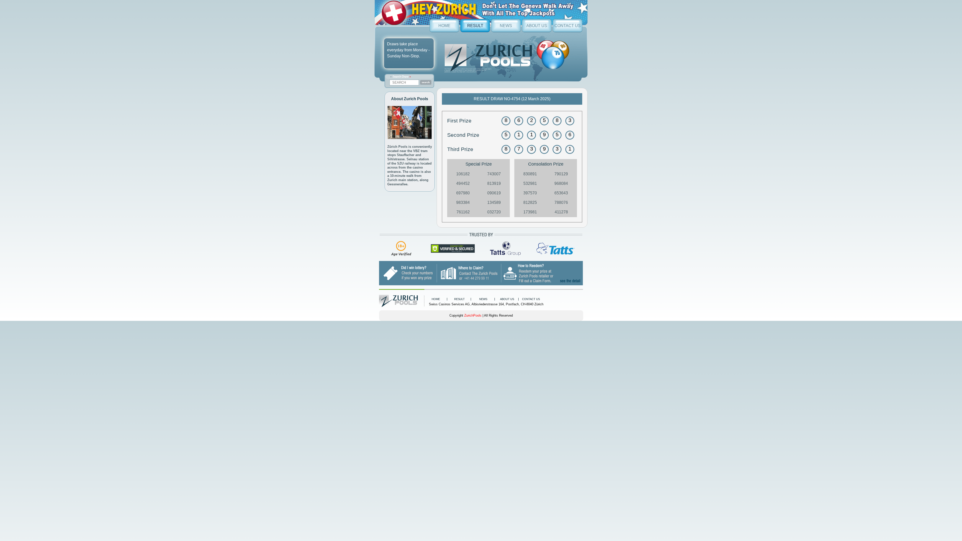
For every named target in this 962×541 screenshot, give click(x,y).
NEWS (506, 26)
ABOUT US (536, 26)
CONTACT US (567, 26)
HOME (444, 26)
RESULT (475, 26)
